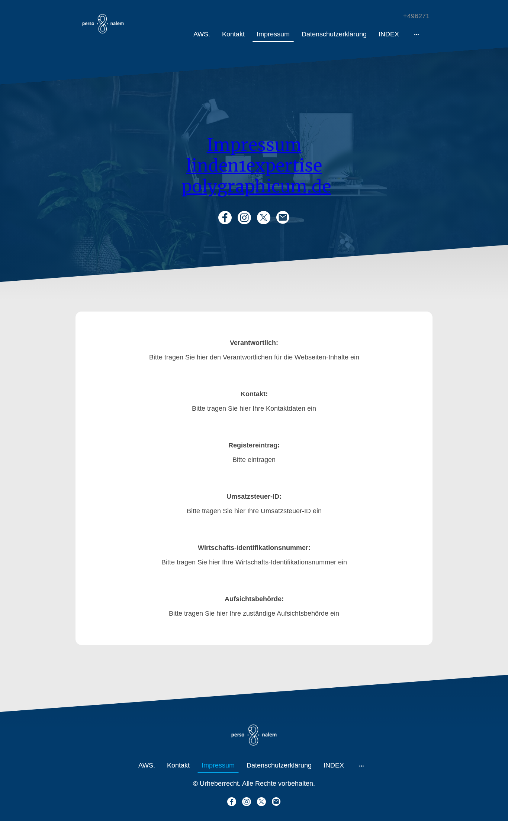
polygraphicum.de (256, 186)
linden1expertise (254, 165)
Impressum (254, 144)
